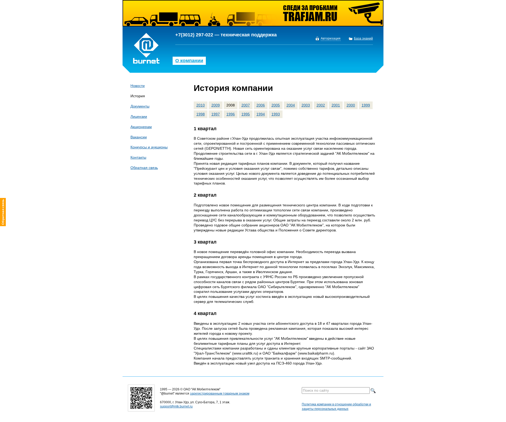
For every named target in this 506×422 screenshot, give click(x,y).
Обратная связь (144, 168)
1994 (260, 114)
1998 (200, 114)
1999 (366, 105)
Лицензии (138, 116)
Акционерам (141, 127)
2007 (245, 105)
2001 (336, 105)
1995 (245, 114)
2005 (275, 105)
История (137, 96)
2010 (200, 105)
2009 (215, 105)
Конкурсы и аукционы (149, 147)
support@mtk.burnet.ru (176, 406)
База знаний (363, 38)
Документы (139, 106)
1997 (215, 114)
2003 (305, 105)
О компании (189, 60)
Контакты (138, 157)
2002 (321, 105)
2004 (290, 105)
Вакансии (138, 137)
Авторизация (330, 38)
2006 (260, 105)
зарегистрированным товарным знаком (219, 393)
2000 (351, 105)
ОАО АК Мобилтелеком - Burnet (146, 48)
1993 (275, 114)
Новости (137, 86)
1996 (230, 114)
